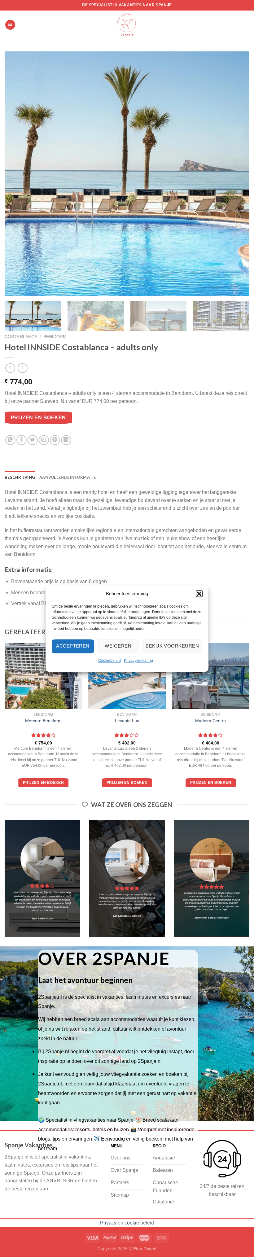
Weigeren (118, 645)
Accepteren (73, 645)
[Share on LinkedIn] (66, 440)
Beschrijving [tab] (20, 477)
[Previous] (17, 173)
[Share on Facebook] (21, 440)
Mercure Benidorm (43, 720)
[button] (199, 594)
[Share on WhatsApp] (10, 440)
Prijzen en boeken (38, 417)
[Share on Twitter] (33, 440)
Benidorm (55, 336)
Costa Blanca (21, 336)
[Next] (236, 173)
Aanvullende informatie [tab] (67, 477)
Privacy (108, 1222)
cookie (132, 1222)
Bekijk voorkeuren (172, 645)
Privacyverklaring (138, 660)
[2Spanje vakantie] (127, 25)
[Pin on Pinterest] (55, 440)
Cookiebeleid (109, 660)
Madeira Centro (210, 720)
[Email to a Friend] (44, 440)
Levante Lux (127, 720)
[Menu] (10, 25)
